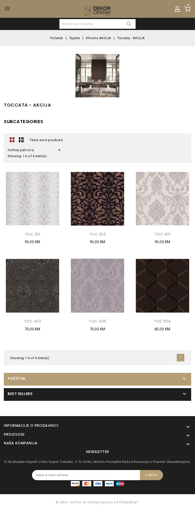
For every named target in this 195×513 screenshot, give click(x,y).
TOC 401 (163, 234)
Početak (17, 378)
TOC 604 (162, 321)
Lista (21, 139)
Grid (12, 139)
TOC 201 (32, 234)
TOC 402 (32, 321)
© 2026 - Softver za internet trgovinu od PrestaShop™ (97, 502)
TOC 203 (97, 234)
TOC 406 (97, 321)
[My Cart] (187, 9)
